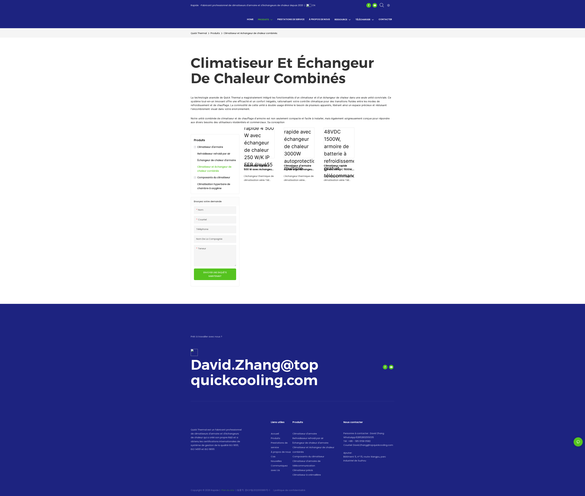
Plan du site (228, 490)
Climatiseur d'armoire (304, 433)
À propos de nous (281, 451)
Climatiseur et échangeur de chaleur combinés (250, 33)
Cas (273, 456)
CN (313, 5)
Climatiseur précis (302, 470)
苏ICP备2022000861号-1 (258, 490)
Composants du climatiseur (308, 456)
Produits (215, 33)
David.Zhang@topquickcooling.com (254, 372)
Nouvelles (276, 461)
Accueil (275, 433)
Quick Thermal (199, 33)
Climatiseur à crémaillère (306, 474)
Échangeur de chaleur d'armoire (310, 442)
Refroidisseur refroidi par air (307, 438)
